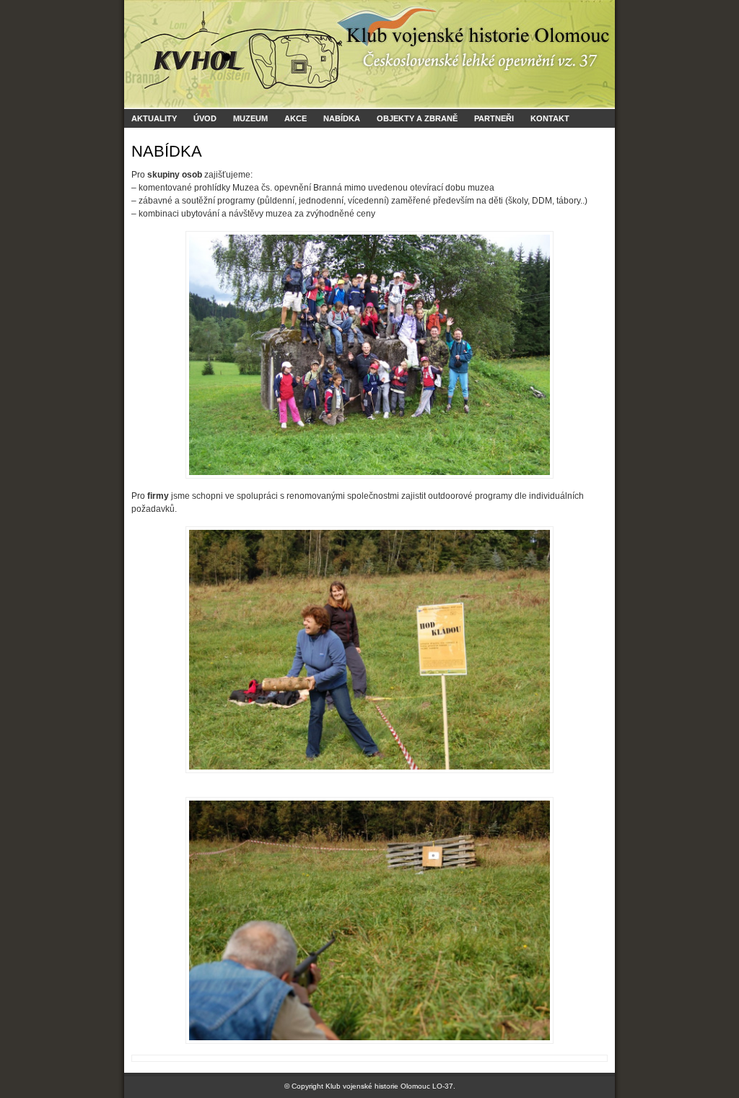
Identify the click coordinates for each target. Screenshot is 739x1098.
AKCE (295, 118)
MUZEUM (250, 118)
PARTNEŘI (494, 118)
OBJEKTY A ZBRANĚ (417, 118)
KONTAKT (549, 118)
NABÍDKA (341, 118)
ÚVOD (205, 118)
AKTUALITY (154, 118)
